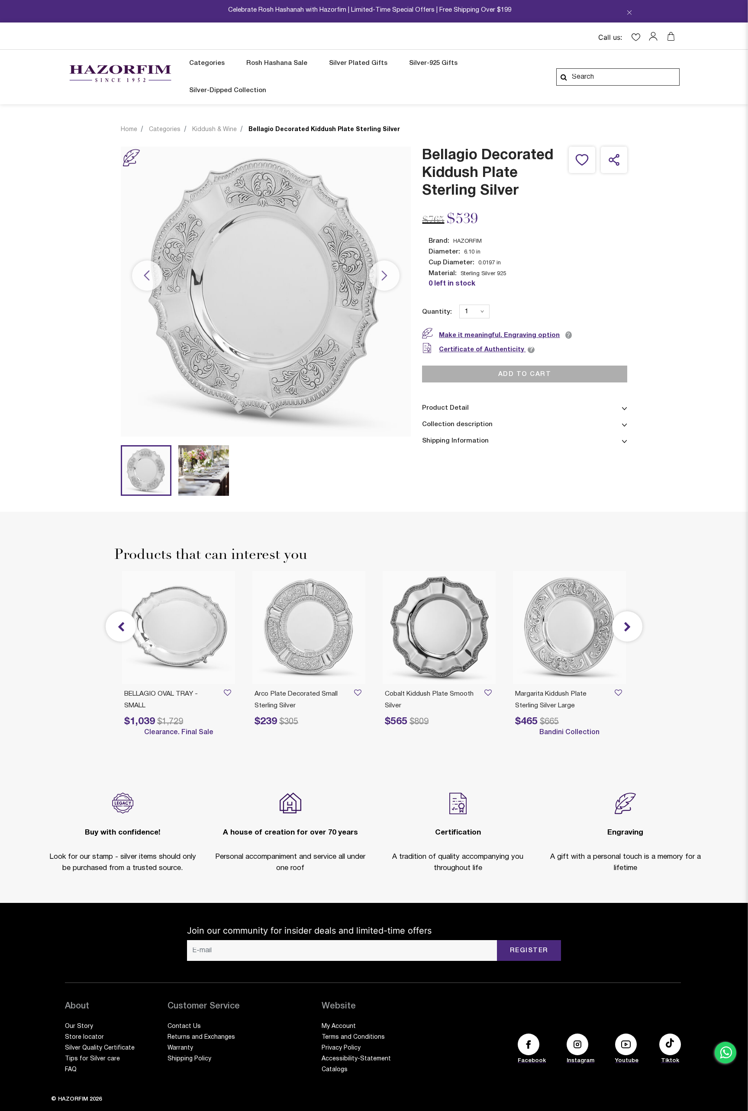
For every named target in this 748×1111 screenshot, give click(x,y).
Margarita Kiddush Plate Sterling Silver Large (551, 700)
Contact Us (184, 1026)
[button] (655, 36)
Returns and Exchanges (201, 1037)
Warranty (180, 1048)
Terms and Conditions (353, 1037)
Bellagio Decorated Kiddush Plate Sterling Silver (324, 129)
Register (529, 950)
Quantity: (437, 312)
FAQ (71, 1069)
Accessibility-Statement (356, 1059)
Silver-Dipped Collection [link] (227, 90)
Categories (165, 129)
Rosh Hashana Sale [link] (276, 63)
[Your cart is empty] (671, 36)
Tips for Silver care (92, 1059)
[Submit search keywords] (564, 77)
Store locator (84, 1037)
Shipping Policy (189, 1059)
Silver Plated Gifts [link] (358, 63)
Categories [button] (207, 63)
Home (129, 129)
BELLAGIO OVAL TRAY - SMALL (161, 700)
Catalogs (335, 1069)
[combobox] (618, 77)
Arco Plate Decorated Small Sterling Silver (296, 700)
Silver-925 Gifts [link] (433, 63)
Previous (147, 276)
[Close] (629, 13)
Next (384, 276)
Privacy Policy (341, 1048)
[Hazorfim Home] (120, 73)
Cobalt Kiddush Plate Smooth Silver (429, 700)
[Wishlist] (618, 694)
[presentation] (627, 626)
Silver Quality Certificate (100, 1048)
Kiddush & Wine (214, 129)
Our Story (79, 1026)
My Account (339, 1026)
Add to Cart (524, 374)
